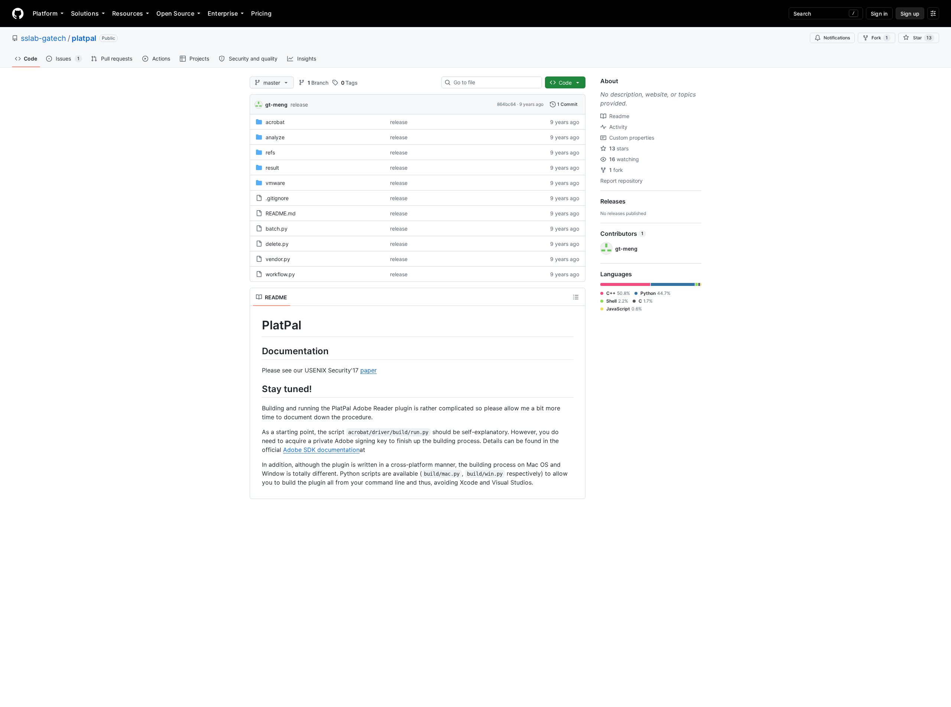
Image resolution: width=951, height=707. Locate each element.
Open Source (175, 13)
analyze (275, 137)
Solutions (85, 13)
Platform (45, 13)
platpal (84, 38)
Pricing (261, 13)
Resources (127, 13)
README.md (281, 213)
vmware (275, 183)
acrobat (275, 122)
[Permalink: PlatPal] (256, 325)
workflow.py (280, 274)
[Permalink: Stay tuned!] (256, 389)
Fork (880, 37)
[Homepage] (18, 13)
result (272, 167)
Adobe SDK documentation (321, 449)
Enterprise (223, 13)
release (299, 104)
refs (270, 152)
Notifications (837, 37)
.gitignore (277, 198)
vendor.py (278, 259)
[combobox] (495, 82)
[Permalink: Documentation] (256, 351)
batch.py (277, 228)
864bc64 (506, 104)
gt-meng (276, 104)
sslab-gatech (43, 38)
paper (368, 370)
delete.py (277, 244)
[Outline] (575, 297)
